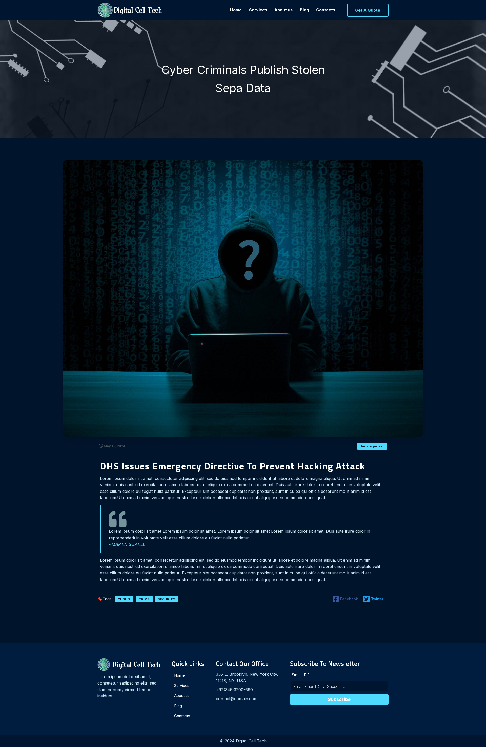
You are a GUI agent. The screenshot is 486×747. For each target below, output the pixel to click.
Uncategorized (372, 446)
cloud (124, 599)
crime (144, 599)
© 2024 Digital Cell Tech (243, 740)
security (166, 599)
